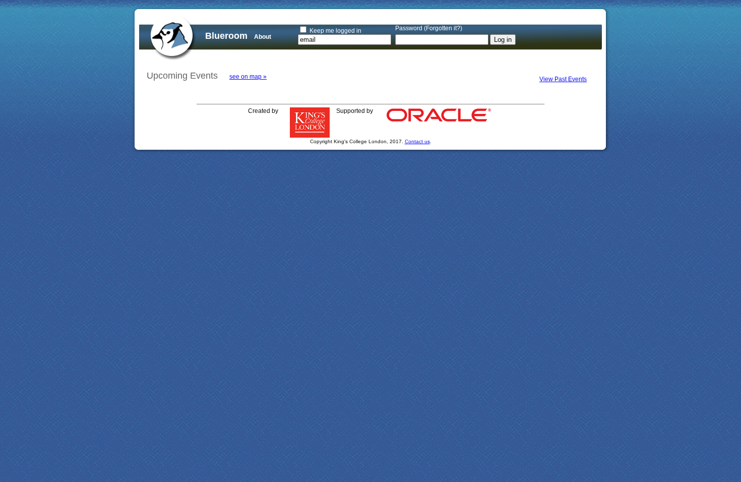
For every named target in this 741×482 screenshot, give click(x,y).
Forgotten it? (443, 28)
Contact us (417, 141)
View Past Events (563, 79)
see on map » (248, 76)
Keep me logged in (335, 30)
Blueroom (226, 36)
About (262, 36)
